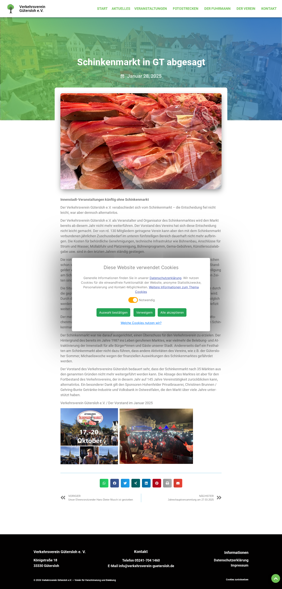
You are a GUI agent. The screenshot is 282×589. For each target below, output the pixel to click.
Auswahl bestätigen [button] (113, 312)
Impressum (239, 565)
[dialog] (141, 294)
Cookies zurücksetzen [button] (237, 579)
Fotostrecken (185, 9)
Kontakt (269, 9)
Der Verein (246, 9)
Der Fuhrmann (217, 9)
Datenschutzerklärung (231, 560)
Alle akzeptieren (172, 312)
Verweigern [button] (144, 312)
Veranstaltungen (150, 9)
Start (102, 9)
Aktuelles (121, 9)
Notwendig (147, 300)
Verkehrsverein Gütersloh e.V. (32, 8)
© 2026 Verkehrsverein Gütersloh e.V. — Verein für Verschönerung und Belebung (75, 580)
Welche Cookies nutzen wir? (141, 323)
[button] (104, 483)
